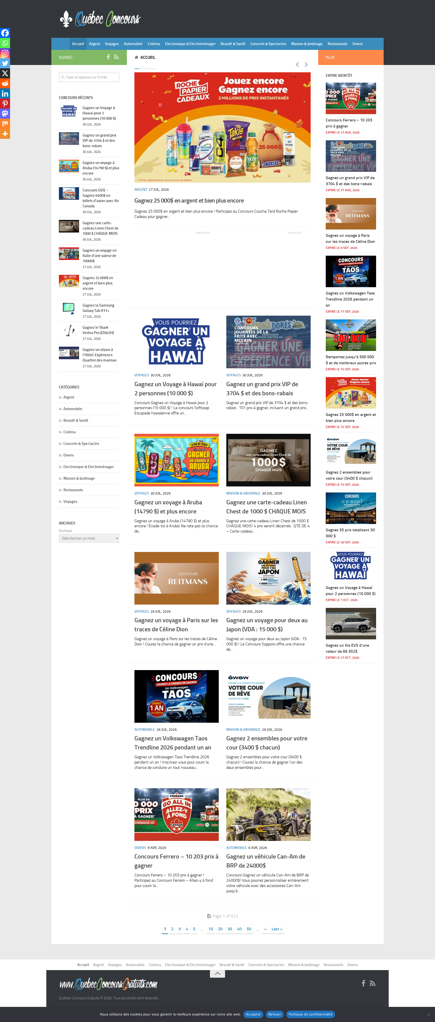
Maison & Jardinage (307, 44)
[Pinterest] (5, 103)
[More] (5, 134)
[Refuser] (428, 1014)
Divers (357, 44)
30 (230, 929)
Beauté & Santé (233, 44)
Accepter (253, 1014)
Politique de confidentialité (311, 1014)
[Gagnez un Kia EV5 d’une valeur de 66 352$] (351, 623)
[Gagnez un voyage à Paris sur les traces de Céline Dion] (176, 578)
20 (220, 929)
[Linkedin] (5, 93)
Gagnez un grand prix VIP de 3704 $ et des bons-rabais (99, 140)
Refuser (274, 1014)
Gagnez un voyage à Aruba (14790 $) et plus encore (101, 168)
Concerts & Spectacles (268, 44)
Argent (94, 44)
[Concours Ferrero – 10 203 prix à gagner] (176, 814)
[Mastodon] (5, 114)
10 (210, 929)
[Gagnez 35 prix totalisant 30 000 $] (351, 508)
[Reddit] (5, 83)
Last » (277, 929)
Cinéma (154, 44)
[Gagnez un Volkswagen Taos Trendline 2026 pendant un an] (176, 696)
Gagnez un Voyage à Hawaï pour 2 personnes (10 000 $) (99, 113)
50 (249, 929)
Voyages (112, 44)
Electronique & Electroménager (190, 44)
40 (239, 929)
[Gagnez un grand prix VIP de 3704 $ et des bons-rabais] (268, 342)
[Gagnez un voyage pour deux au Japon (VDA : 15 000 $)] (268, 578)
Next (306, 64)
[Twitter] (5, 63)
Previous (297, 64)
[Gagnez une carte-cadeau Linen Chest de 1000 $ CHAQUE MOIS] (268, 460)
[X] (5, 73)
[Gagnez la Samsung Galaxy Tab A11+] (69, 308)
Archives (65, 531)
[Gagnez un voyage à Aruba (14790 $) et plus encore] (176, 460)
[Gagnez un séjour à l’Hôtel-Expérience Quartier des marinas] (69, 353)
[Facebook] (5, 33)
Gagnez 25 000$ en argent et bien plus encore (189, 200)
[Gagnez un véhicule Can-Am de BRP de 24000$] (268, 814)
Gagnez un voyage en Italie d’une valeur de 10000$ (100, 255)
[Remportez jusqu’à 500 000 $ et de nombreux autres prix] (351, 335)
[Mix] (5, 124)
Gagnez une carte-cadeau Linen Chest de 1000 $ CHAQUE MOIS (101, 228)
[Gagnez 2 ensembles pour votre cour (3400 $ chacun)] (268, 696)
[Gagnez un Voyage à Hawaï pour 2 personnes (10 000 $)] (176, 342)
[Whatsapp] (5, 43)
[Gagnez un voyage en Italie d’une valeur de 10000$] (69, 253)
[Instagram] (5, 53)
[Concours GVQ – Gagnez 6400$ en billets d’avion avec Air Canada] (69, 193)
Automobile (133, 44)
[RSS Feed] (116, 57)
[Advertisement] (172, 266)
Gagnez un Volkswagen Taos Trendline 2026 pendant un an (350, 299)
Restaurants (337, 44)
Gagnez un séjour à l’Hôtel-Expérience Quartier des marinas (100, 354)
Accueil (78, 44)
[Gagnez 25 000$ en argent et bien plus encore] (222, 127)
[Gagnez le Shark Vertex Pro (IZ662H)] (69, 330)
